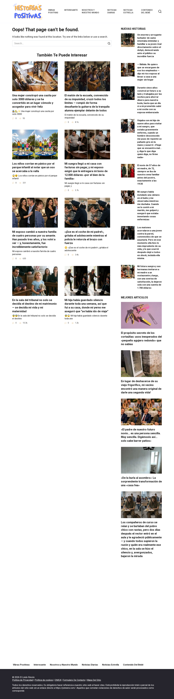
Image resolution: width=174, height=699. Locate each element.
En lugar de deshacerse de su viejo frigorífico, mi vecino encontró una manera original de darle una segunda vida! (141, 387)
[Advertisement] (141, 610)
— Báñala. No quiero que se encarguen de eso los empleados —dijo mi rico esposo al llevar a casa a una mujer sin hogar (148, 72)
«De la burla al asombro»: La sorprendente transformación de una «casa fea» (141, 481)
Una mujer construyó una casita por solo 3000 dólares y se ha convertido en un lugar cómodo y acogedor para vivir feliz (34, 101)
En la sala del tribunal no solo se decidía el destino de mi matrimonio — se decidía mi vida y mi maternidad (34, 306)
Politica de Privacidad (22, 680)
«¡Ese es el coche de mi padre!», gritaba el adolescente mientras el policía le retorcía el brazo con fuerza (86, 237)
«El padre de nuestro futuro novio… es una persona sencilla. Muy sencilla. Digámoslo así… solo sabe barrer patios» (141, 435)
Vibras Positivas (53, 11)
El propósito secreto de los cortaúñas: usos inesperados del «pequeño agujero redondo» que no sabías (141, 338)
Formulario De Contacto (74, 680)
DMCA (58, 680)
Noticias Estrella (128, 11)
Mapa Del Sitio (94, 680)
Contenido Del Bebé (147, 11)
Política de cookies (44, 680)
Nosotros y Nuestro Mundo (90, 11)
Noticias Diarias (111, 11)
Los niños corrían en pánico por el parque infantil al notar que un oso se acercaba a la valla (33, 167)
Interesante (71, 10)
